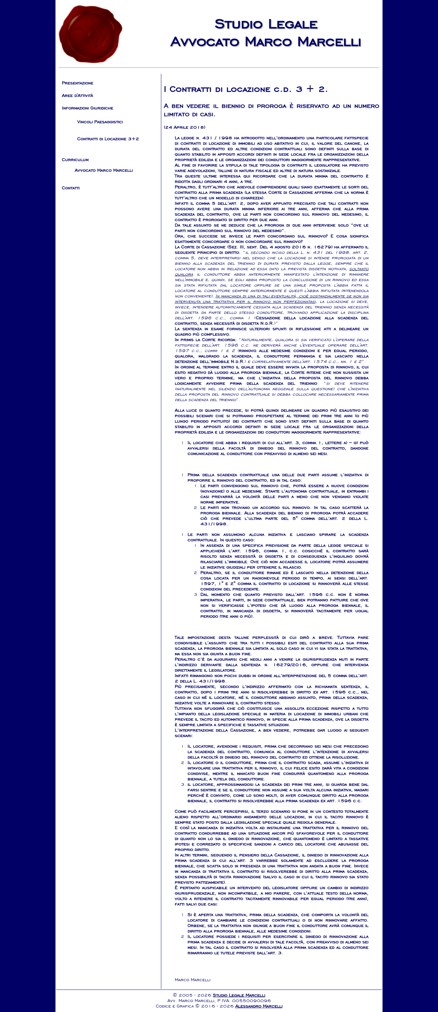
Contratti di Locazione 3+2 (108, 139)
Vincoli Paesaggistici (100, 121)
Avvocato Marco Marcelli (104, 170)
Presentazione (77, 83)
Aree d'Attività (77, 95)
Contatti (71, 188)
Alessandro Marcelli (258, 1006)
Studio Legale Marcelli (239, 995)
